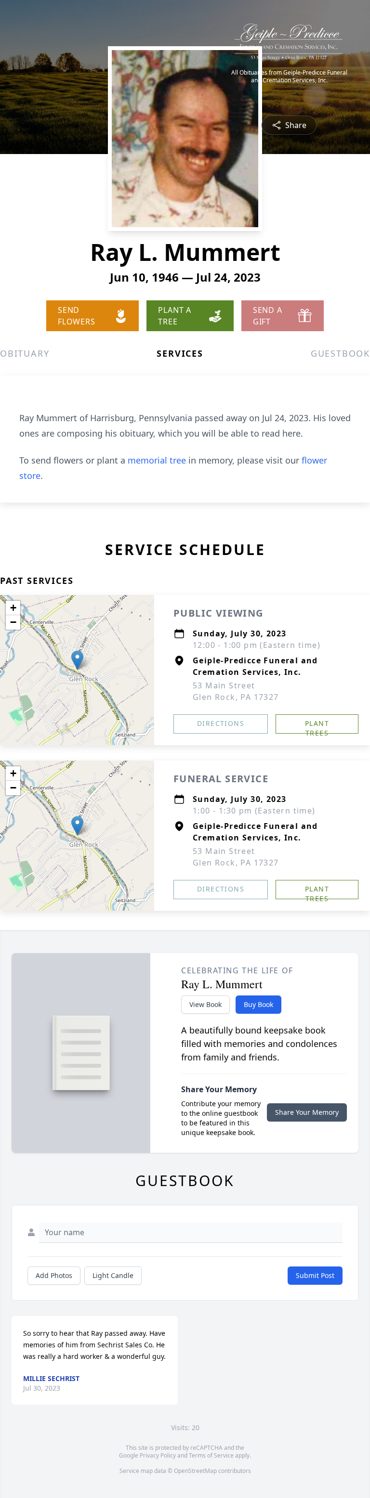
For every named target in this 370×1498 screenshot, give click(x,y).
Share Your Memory (307, 1112)
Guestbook (340, 353)
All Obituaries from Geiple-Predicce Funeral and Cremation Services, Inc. (289, 76)
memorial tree (157, 460)
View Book (205, 1004)
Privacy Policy (158, 1455)
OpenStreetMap (195, 1471)
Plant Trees (317, 726)
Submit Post (315, 1275)
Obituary (24, 353)
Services (180, 353)
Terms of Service (211, 1455)
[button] (77, 660)
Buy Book (258, 1004)
